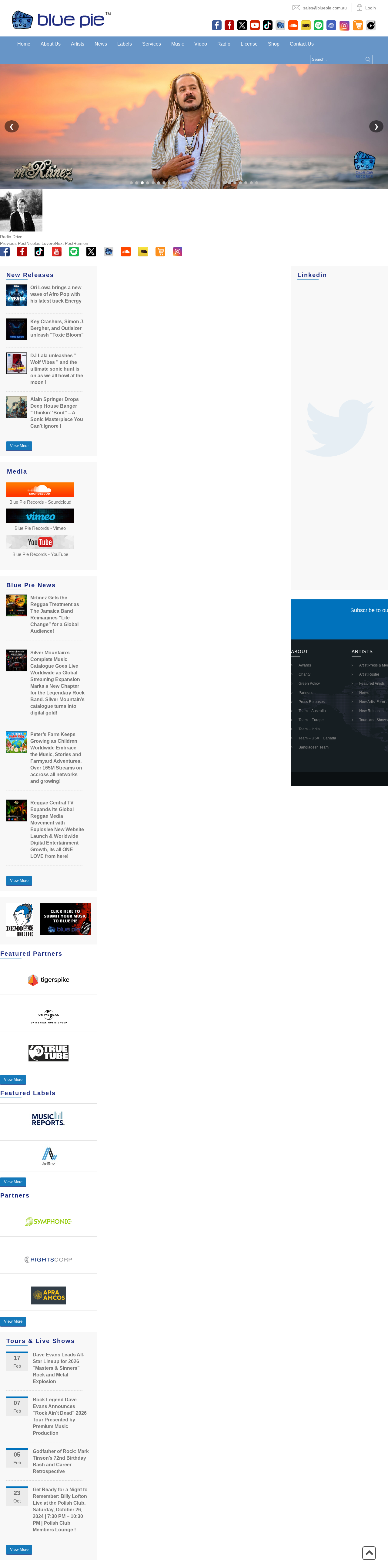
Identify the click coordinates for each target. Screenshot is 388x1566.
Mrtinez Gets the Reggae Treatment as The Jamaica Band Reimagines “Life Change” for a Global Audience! (54, 614)
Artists (77, 43)
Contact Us (302, 43)
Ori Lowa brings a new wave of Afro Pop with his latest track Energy (56, 294)
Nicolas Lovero (27, 243)
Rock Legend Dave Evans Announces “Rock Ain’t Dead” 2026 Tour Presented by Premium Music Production (60, 1416)
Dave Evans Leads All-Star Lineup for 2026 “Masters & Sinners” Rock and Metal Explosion (58, 1368)
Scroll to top (369, 1553)
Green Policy (309, 683)
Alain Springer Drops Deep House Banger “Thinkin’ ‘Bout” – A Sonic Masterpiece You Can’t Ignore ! (56, 413)
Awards (305, 665)
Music (177, 43)
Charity (304, 674)
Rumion (71, 243)
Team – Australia (312, 711)
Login (370, 7)
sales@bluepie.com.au (325, 7)
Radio (223, 43)
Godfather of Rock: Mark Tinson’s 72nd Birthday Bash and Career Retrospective (61, 1461)
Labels (124, 43)
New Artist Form (372, 702)
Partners (306, 692)
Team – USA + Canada (317, 738)
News (101, 43)
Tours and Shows (373, 720)
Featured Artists (372, 683)
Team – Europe (311, 720)
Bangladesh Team (314, 747)
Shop (273, 43)
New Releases (371, 711)
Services (151, 43)
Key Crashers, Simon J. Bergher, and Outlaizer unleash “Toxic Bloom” (57, 328)
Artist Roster (369, 674)
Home (23, 43)
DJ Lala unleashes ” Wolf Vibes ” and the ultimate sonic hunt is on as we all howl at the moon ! (56, 369)
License (249, 43)
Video (200, 43)
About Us (51, 43)
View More (19, 446)
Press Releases (312, 702)
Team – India (309, 729)
